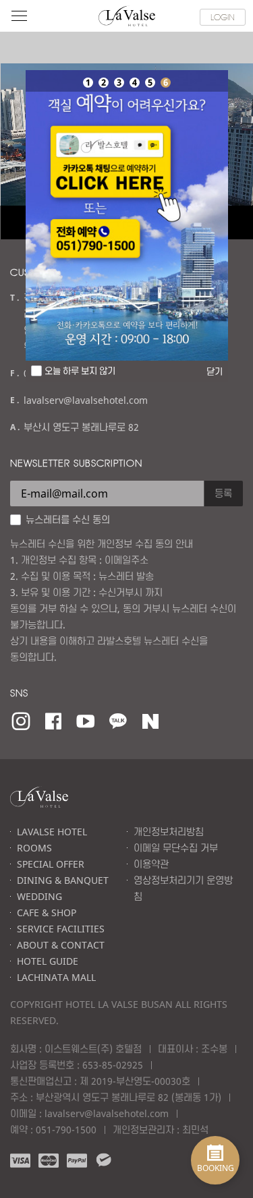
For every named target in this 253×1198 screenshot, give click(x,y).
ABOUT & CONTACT (61, 944)
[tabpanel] (127, 215)
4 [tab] (134, 83)
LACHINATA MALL (56, 977)
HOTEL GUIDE (47, 961)
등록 (223, 493)
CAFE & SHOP (46, 912)
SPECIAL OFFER (50, 864)
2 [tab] (103, 83)
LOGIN (222, 16)
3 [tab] (119, 83)
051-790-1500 (66, 1129)
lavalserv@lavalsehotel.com (107, 1113)
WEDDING (39, 896)
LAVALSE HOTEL (52, 831)
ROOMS (34, 847)
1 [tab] (88, 83)
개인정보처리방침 (169, 831)
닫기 (214, 371)
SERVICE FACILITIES (61, 928)
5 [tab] (150, 83)
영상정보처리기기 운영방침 (183, 888)
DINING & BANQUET (63, 880)
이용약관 (151, 864)
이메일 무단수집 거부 (176, 847)
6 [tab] (165, 83)
